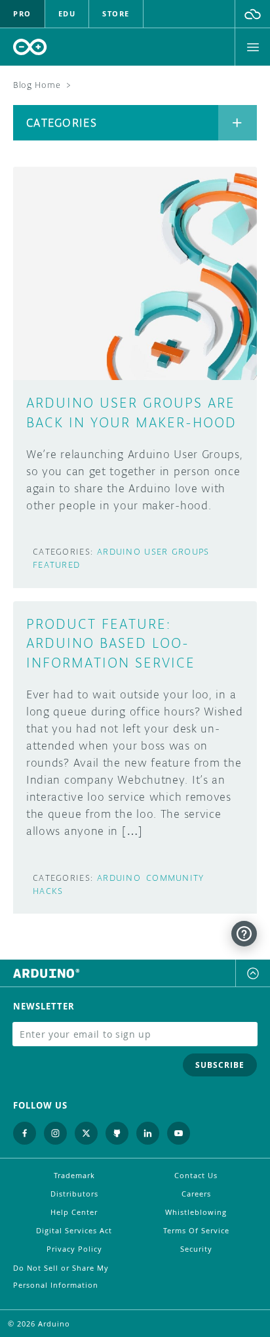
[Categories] (237, 122)
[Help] (244, 933)
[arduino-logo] (30, 47)
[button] (252, 14)
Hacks (48, 891)
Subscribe (219, 1065)
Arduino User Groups (153, 551)
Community (175, 877)
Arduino (119, 877)
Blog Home (36, 85)
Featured (56, 564)
